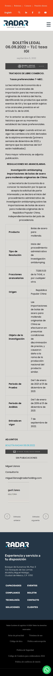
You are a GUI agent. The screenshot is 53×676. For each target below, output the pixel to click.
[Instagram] (39, 12)
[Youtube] (45, 12)
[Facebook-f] (32, 12)
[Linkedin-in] (26, 12)
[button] (47, 670)
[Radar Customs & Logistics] (21, 23)
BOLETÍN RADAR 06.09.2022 (20, 445)
